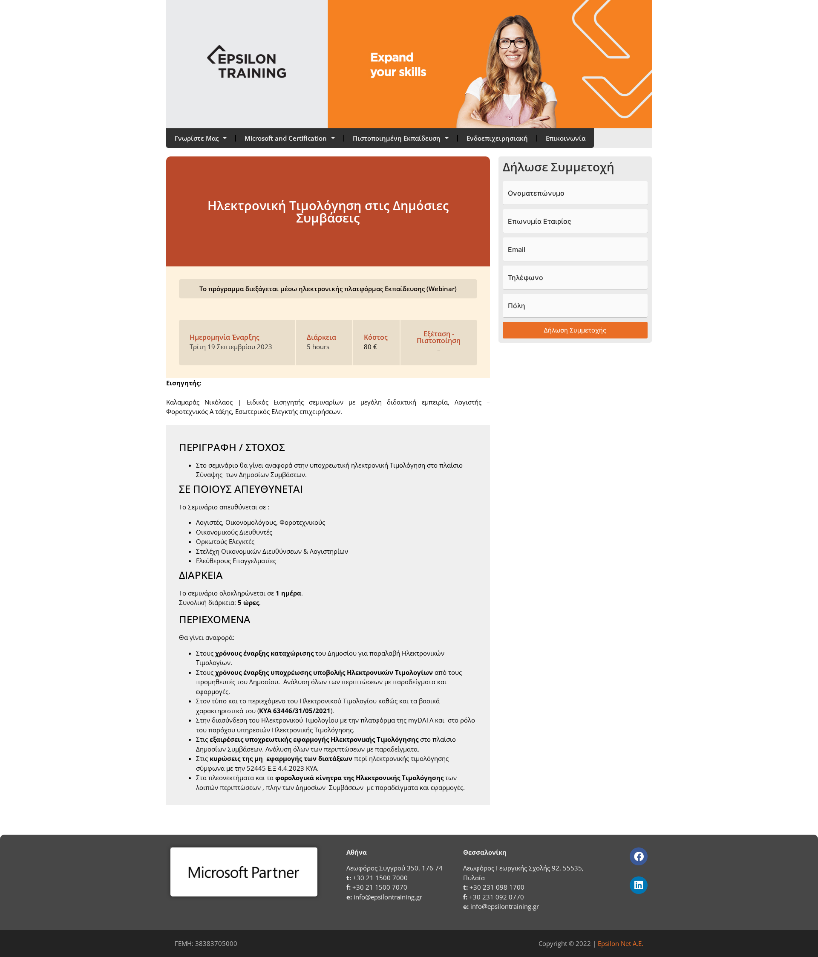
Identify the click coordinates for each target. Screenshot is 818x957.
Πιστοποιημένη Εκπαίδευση (397, 138)
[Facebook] (638, 856)
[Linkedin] (638, 885)
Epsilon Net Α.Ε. (620, 943)
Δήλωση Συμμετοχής (575, 330)
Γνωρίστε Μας (197, 138)
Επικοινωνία (565, 138)
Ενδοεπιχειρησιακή (497, 138)
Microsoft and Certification (286, 138)
